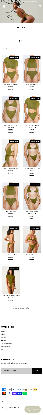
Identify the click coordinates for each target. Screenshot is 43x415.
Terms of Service (6, 343)
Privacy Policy (5, 347)
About (3, 334)
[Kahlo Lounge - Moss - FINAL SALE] (11, 109)
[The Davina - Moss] (11, 239)
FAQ (2, 350)
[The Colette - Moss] (32, 239)
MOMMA (16, 408)
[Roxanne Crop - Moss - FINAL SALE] (32, 109)
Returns (3, 340)
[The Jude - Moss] (11, 196)
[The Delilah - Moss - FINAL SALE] (32, 153)
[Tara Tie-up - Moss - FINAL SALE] (32, 196)
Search (3, 331)
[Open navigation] (6, 6)
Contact (4, 337)
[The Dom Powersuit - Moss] (11, 280)
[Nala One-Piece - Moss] (11, 153)
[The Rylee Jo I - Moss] (11, 69)
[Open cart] (40, 6)
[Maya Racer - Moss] (32, 69)
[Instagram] (5, 402)
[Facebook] (3, 402)
